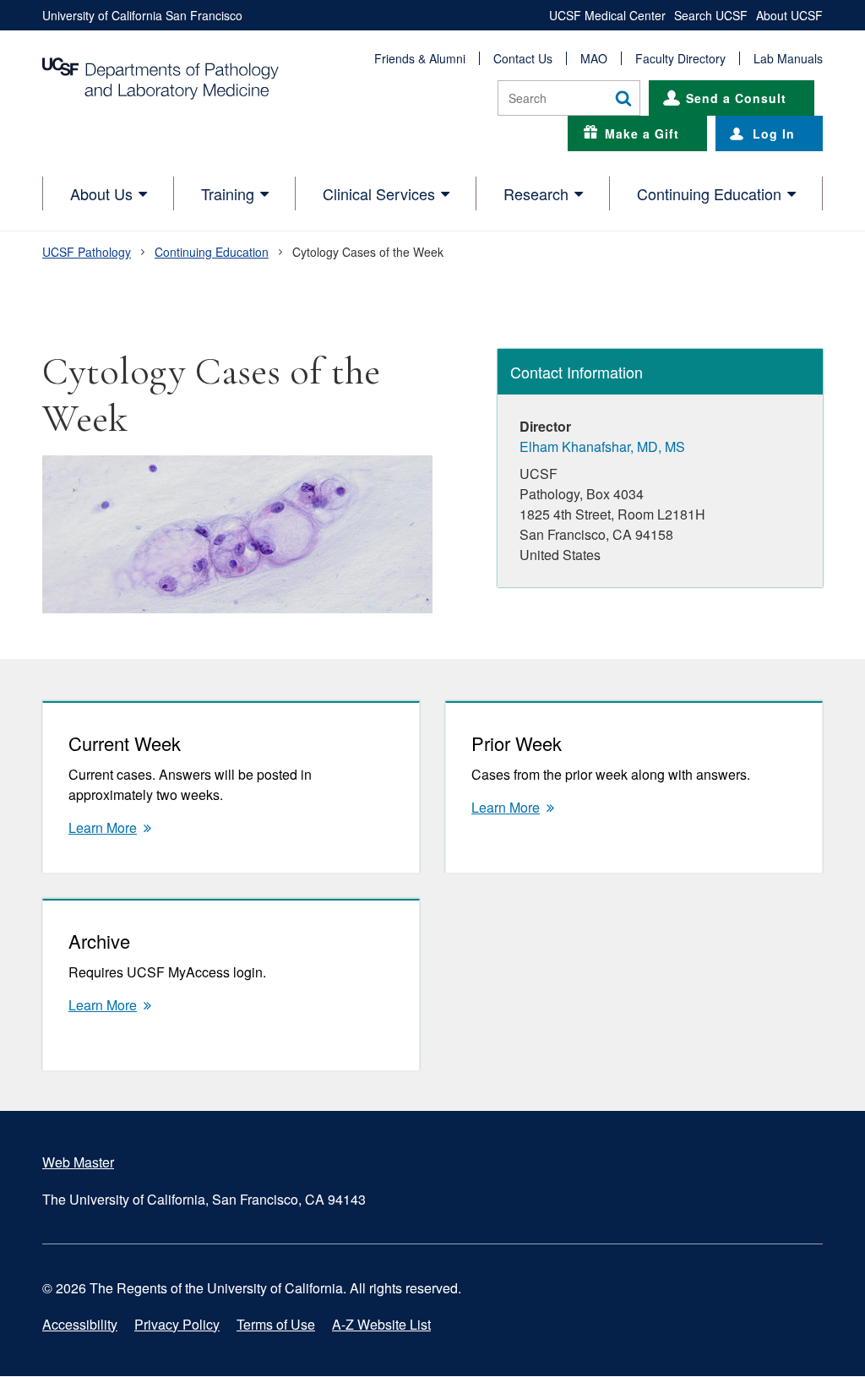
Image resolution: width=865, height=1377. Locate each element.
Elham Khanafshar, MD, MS (602, 446)
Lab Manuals (788, 58)
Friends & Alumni (419, 58)
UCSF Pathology (86, 251)
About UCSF (789, 15)
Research (536, 193)
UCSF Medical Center (607, 15)
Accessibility (79, 1324)
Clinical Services (379, 193)
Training (227, 193)
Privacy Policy (177, 1324)
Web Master (78, 1162)
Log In (774, 133)
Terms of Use (276, 1324)
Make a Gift (642, 133)
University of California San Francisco (142, 15)
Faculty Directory (680, 58)
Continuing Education (709, 193)
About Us (101, 193)
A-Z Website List (381, 1324)
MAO (593, 58)
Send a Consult (736, 98)
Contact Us (522, 58)
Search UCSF (711, 15)
